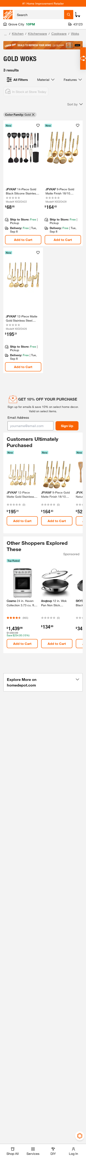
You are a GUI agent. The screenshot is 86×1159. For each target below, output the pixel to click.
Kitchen (18, 33)
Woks (75, 33)
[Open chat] (83, 58)
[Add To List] (38, 125)
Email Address (18, 417)
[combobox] (39, 14)
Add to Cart (23, 240)
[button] (75, 104)
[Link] (23, 183)
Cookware (59, 33)
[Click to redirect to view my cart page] (77, 14)
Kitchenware (37, 33)
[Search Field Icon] (68, 14)
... (5, 34)
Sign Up (67, 426)
